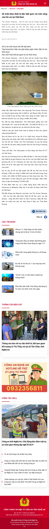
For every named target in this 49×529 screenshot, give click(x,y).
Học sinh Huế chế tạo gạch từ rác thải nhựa (19, 55)
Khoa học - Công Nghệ (16, 8)
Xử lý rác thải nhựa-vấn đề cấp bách (16, 47)
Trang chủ (4, 8)
